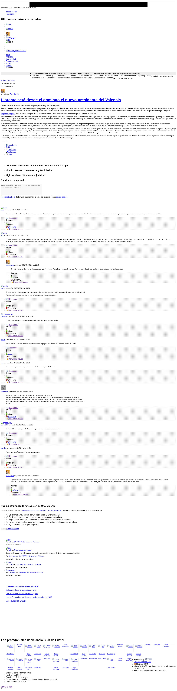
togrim (3, 288)
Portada (3, 80)
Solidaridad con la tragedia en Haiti (21, 590)
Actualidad (11, 80)
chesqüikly (4, 425)
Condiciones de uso (142, 662)
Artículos (9, 57)
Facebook (12, 145)
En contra (12, 227)
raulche (3, 448)
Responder (13, 218)
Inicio (8, 55)
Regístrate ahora (8, 197)
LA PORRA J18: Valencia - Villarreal (26, 542)
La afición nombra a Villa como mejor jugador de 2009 (29, 597)
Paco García (14, 94)
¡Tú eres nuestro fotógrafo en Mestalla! (22, 586)
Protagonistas (12, 61)
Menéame (12, 150)
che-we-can (5, 316)
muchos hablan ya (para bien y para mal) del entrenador (41, 510)
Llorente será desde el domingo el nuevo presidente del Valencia (61, 100)
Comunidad (11, 59)
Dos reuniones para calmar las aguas (22, 594)
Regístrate (10, 14)
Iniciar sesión (11, 12)
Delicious (12, 152)
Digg (10, 154)
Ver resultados (13, 529)
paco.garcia (10, 265)
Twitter (8, 147)
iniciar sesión (62, 197)
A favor (10, 354)
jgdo (2, 210)
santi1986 (12, 572)
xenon (3, 340)
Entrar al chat (6, 687)
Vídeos (9, 66)
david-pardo (13, 556)
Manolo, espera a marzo (22, 550)
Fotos (8, 63)
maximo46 (4, 391)
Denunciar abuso (15, 229)
